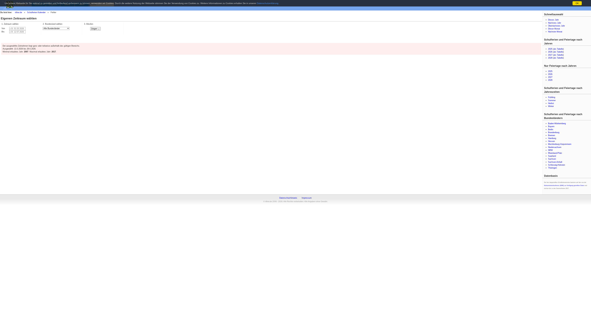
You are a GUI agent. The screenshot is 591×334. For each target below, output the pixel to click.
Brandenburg (553, 132)
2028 (550, 58)
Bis (3, 32)
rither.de (18, 12)
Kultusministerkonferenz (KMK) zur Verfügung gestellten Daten (564, 185)
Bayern (551, 126)
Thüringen (552, 168)
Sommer (552, 100)
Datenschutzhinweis (288, 198)
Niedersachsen (554, 147)
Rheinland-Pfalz (555, 153)
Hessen (551, 141)
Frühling (551, 97)
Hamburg (552, 138)
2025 (550, 49)
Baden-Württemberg (557, 123)
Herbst (551, 103)
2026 (550, 52)
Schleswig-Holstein (556, 165)
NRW (550, 150)
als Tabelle (558, 49)
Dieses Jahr (553, 20)
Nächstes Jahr (554, 23)
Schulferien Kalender (36, 12)
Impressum (307, 198)
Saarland (552, 156)
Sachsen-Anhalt (555, 162)
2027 (550, 55)
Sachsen (552, 159)
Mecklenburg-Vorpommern (559, 144)
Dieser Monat (554, 29)
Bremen (551, 135)
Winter (551, 106)
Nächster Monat (555, 32)
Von (3, 28)
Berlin (550, 129)
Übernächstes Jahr (556, 26)
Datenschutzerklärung (267, 3)
